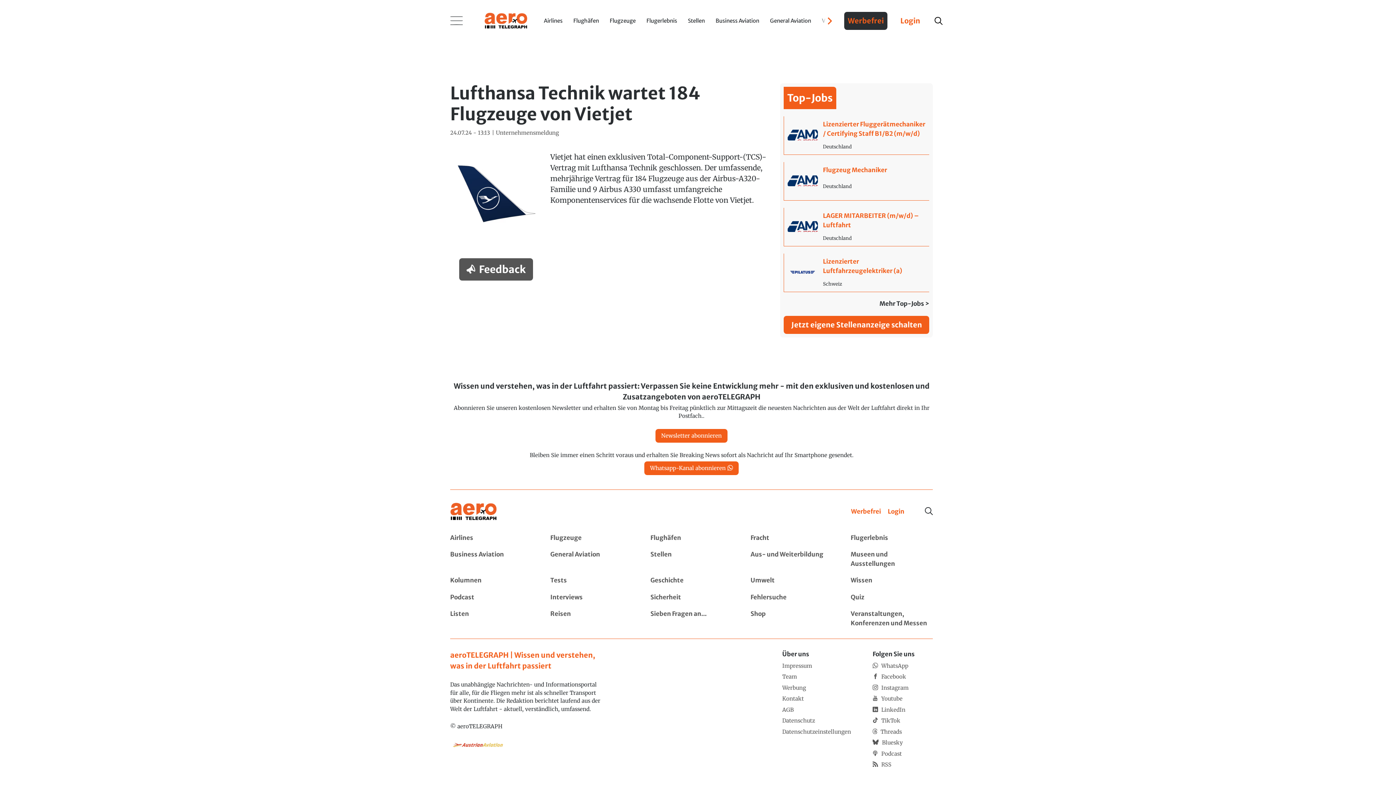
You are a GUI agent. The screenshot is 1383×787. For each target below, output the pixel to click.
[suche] (938, 20)
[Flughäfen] (691, 538)
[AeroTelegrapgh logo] (473, 512)
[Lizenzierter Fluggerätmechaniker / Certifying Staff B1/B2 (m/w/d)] (856, 135)
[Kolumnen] (491, 580)
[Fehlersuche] (792, 597)
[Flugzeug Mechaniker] (856, 181)
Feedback (502, 269)
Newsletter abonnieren (691, 435)
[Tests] (591, 580)
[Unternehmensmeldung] (527, 133)
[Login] (896, 512)
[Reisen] (591, 618)
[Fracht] (792, 538)
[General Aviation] (591, 559)
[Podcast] (491, 597)
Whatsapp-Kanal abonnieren (688, 468)
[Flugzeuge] (591, 538)
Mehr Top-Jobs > (904, 304)
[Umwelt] (792, 580)
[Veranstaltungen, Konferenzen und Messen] (892, 618)
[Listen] (491, 618)
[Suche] (929, 511)
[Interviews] (591, 597)
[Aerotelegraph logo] (506, 20)
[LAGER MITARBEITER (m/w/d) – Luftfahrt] (856, 227)
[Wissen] (892, 580)
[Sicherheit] (691, 597)
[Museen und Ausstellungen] (892, 559)
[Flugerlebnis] (892, 538)
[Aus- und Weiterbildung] (792, 559)
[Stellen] (691, 559)
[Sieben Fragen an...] (691, 618)
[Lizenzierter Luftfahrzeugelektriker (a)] (856, 273)
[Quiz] (892, 597)
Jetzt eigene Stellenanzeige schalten (856, 324)
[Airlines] (491, 538)
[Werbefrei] (866, 512)
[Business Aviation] (491, 559)
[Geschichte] (691, 580)
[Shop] (792, 618)
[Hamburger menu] (456, 21)
